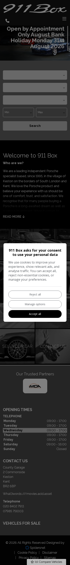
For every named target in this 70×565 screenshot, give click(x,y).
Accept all (35, 314)
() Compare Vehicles (48, 561)
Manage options (35, 304)
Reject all (35, 294)
